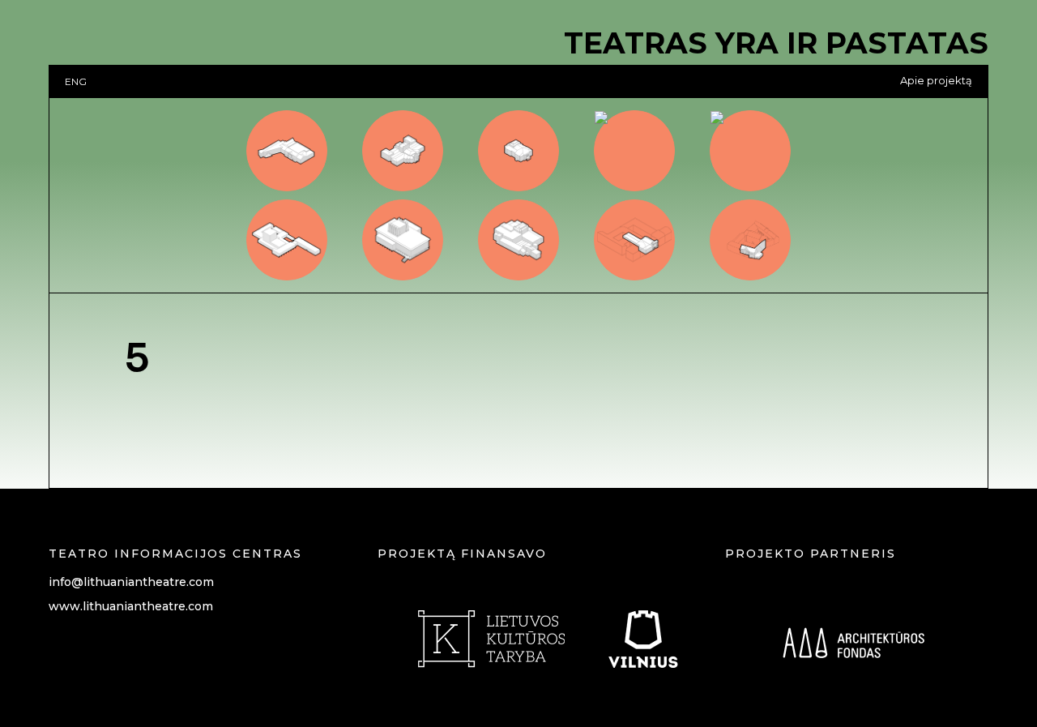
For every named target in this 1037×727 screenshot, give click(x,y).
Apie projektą (936, 80)
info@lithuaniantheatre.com (131, 582)
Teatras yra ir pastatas (776, 43)
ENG (76, 82)
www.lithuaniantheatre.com (131, 606)
